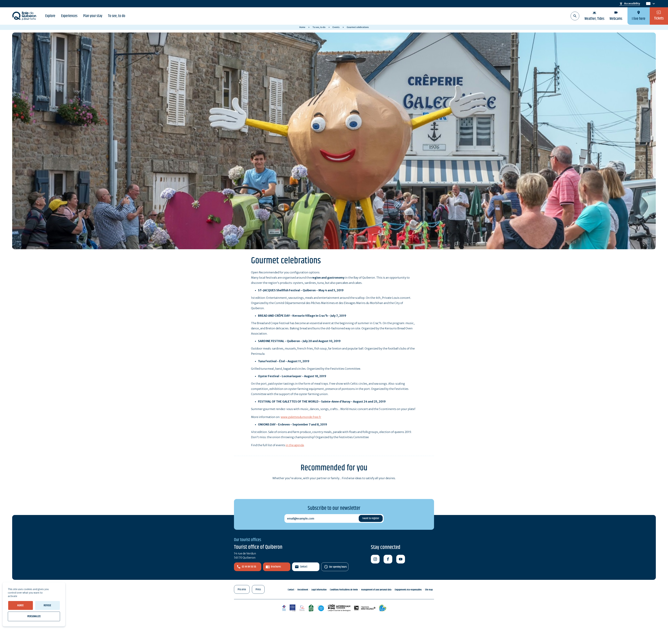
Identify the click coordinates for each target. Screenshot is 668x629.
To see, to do (116, 16)
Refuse (47, 605)
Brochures (276, 567)
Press (258, 589)
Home (302, 27)
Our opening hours (338, 567)
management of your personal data (376, 590)
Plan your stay (92, 16)
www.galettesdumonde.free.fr (301, 417)
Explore (50, 16)
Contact (303, 567)
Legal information (319, 590)
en (648, 4)
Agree (20, 605)
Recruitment (302, 590)
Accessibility (629, 3)
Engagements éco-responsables (408, 590)
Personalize (34, 616)
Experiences (69, 16)
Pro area (242, 589)
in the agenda (295, 445)
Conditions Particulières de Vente (344, 590)
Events (336, 27)
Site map (429, 590)
